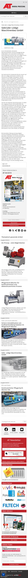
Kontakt (20, 571)
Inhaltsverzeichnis (14, 225)
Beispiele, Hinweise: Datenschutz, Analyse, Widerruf (13, 461)
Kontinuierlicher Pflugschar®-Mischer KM (12, 389)
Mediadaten (4, 571)
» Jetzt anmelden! (14, 458)
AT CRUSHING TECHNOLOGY (9, 533)
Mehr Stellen (14, 540)
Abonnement (14, 222)
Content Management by (7, 575)
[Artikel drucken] (25, 230)
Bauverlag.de (4, 576)
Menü (14, 13)
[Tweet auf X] (13, 231)
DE (23, 2)
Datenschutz (14, 571)
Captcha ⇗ (19, 455)
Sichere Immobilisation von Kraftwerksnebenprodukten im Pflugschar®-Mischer (12, 325)
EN (26, 2)
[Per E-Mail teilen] (22, 230)
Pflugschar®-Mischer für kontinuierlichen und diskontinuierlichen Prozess (11, 284)
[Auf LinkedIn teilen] (19, 231)
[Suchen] (25, 16)
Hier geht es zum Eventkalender (10, 479)
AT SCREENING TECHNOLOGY (9, 532)
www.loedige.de (6, 165)
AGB (9, 571)
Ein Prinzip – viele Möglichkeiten (13, 243)
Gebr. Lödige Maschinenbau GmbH (11, 354)
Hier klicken (16, 454)
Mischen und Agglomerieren (11, 22)
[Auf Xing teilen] (16, 231)
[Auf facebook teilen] (10, 231)
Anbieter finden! (14, 564)
